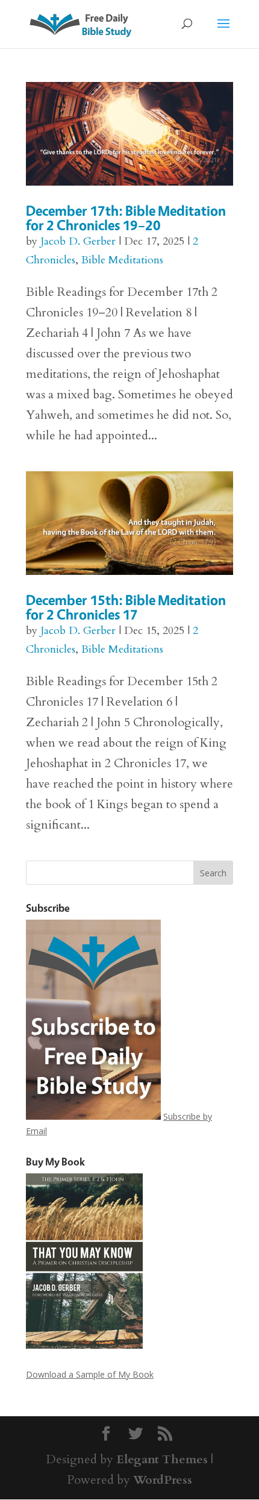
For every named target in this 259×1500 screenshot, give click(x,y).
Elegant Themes (162, 1459)
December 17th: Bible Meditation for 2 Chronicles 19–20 (126, 218)
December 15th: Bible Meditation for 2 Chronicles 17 (126, 607)
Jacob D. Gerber (78, 241)
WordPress (162, 1480)
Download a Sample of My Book (90, 1374)
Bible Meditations (122, 260)
